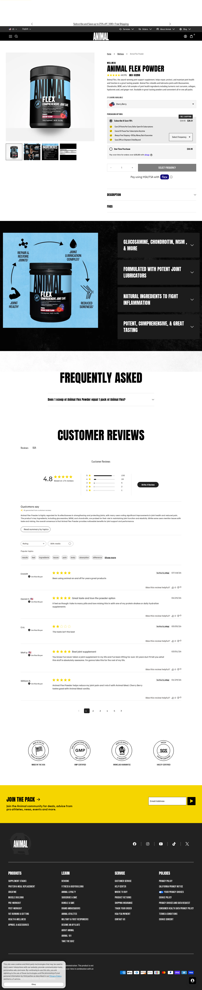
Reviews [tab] (24, 447)
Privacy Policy (165, 881)
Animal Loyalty (69, 892)
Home (109, 54)
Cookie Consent (166, 919)
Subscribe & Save (69, 897)
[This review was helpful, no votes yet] (173, 587)
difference (97, 557)
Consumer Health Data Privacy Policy (176, 908)
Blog (185, 29)
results (25, 557)
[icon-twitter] (187, 844)
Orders (145, 29)
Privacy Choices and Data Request (174, 903)
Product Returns (123, 897)
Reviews (65, 881)
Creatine (12, 892)
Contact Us (120, 919)
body (73, 557)
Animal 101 (66, 935)
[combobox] (27, 29)
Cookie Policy (165, 897)
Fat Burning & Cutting (18, 913)
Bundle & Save (68, 903)
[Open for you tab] (192, 980)
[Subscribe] (191, 801)
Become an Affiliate (71, 924)
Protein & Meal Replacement (21, 886)
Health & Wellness (17, 919)
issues (56, 557)
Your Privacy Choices (174, 892)
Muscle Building (16, 897)
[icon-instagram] (147, 844)
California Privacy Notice (171, 886)
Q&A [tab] (34, 447)
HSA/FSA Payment (122, 913)
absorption (84, 557)
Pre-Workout (14, 903)
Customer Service (123, 881)
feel (33, 557)
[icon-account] (185, 36)
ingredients (44, 557)
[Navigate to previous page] (80, 710)
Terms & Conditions (168, 913)
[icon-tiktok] (174, 844)
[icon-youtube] (161, 844)
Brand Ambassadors (71, 908)
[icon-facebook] (134, 844)
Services (126, 29)
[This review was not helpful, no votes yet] (178, 587)
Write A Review (148, 484)
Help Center (120, 886)
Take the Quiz (68, 941)
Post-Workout (15, 908)
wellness (120, 54)
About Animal (165, 29)
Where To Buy (121, 892)
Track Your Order (123, 908)
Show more (110, 557)
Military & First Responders (75, 919)
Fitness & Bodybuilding (73, 886)
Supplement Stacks (17, 881)
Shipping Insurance (123, 903)
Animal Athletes (69, 913)
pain (65, 557)
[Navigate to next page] (122, 710)
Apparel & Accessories (18, 924)
